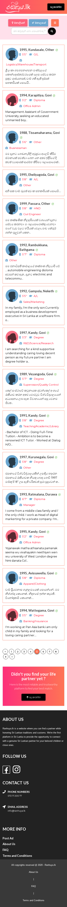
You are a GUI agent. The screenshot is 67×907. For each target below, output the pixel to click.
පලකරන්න (35, 697)
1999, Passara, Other (35, 203)
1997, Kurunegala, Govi (36, 457)
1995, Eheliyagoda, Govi (37, 175)
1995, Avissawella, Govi (36, 573)
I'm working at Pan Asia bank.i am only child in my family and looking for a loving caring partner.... (31, 631)
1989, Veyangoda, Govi (36, 374)
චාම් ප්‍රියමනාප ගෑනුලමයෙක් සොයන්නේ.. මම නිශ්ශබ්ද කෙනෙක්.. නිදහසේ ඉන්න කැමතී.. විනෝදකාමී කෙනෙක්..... (32, 594)
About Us (33, 872)
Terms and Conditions (33, 900)
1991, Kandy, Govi (32, 415)
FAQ (33, 886)
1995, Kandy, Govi (32, 531)
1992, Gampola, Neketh (36, 291)
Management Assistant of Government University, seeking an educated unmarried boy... (32, 116)
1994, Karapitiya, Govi (35, 95)
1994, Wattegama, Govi (37, 610)
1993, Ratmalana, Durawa (38, 494)
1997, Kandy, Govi (32, 333)
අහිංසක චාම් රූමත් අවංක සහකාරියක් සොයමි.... (33, 191)
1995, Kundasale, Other (37, 50)
